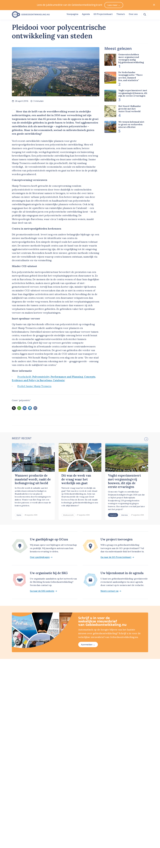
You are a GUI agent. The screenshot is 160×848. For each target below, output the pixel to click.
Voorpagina (72, 14)
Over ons (133, 14)
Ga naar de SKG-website (42, 591)
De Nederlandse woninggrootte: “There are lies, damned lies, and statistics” (130, 76)
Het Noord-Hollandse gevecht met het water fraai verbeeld (129, 109)
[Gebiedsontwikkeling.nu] (38, 14)
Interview (124, 515)
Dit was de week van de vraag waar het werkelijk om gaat (76, 479)
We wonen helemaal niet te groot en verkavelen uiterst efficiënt (131, 124)
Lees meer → (114, 5)
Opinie (18, 515)
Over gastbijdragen (40, 557)
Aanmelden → (88, 644)
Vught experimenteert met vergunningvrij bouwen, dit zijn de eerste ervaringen (132, 93)
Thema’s (120, 14)
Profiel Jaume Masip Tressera (34, 386)
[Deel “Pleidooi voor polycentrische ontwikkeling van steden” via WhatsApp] (19, 408)
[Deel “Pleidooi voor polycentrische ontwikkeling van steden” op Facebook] (24, 408)
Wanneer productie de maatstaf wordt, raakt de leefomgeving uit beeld (33, 479)
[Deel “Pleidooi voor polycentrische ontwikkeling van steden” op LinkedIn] (30, 408)
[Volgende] (146, 439)
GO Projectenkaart (103, 14)
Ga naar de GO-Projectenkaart (115, 557)
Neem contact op (109, 591)
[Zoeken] (144, 14)
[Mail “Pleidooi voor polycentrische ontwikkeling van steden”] (35, 408)
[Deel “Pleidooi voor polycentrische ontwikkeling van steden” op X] (14, 408)
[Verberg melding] (154, 5)
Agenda (86, 14)
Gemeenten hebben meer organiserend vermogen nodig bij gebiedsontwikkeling (131, 58)
